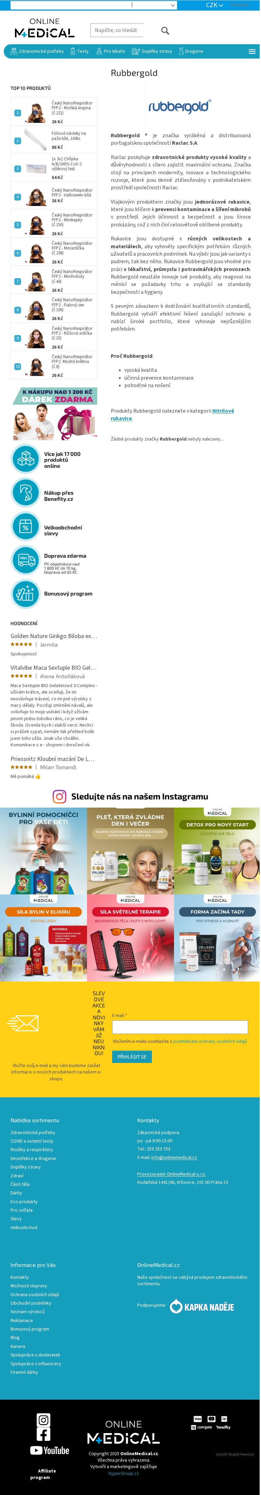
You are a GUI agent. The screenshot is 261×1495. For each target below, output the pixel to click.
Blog (144, 5)
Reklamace (22, 1321)
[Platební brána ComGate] (210, 1423)
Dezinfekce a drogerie (33, 1159)
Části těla (20, 1184)
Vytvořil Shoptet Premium (235, 1454)
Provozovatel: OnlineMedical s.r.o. (171, 1174)
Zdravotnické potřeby (33, 1133)
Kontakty (20, 1277)
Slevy (16, 1219)
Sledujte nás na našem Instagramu (139, 796)
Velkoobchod (110, 5)
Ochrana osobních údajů (35, 1295)
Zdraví (17, 1176)
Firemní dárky (24, 1372)
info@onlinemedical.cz (174, 1158)
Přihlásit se (132, 1057)
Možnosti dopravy (29, 1286)
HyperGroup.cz (123, 1473)
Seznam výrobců (28, 1312)
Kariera (18, 1346)
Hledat (156, 30)
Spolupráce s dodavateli (35, 1355)
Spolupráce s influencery (36, 1364)
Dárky (16, 1193)
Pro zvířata (22, 1210)
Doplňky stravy (26, 1167)
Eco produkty (24, 1202)
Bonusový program (30, 1329)
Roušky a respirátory (32, 1150)
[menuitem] (37, 51)
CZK (212, 5)
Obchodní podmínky (31, 1303)
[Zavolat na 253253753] (21, 5)
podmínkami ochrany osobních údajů (210, 1041)
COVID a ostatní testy (32, 1141)
